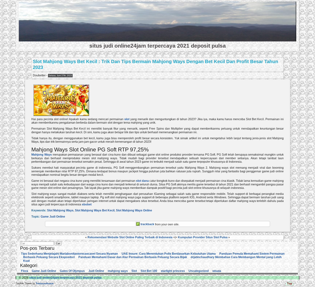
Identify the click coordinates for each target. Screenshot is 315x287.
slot (126, 119)
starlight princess (173, 270)
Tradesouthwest (44, 283)
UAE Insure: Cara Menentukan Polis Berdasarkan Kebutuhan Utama (169, 253)
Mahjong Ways (41, 154)
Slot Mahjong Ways (60, 210)
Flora (24, 270)
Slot (134, 270)
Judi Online (96, 270)
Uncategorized (198, 270)
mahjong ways (118, 270)
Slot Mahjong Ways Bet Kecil (94, 210)
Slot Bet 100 (149, 270)
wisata (216, 270)
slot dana (142, 180)
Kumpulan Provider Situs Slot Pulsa (203, 237)
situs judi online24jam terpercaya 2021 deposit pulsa (157, 46)
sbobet (87, 204)
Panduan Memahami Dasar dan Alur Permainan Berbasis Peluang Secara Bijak (132, 257)
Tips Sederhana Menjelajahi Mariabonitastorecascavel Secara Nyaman (69, 253)
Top (289, 283)
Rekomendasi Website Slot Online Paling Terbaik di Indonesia (130, 237)
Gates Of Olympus (72, 270)
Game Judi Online (53, 216)
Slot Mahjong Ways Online (134, 210)
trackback (147, 224)
